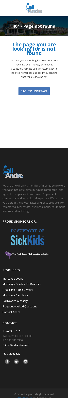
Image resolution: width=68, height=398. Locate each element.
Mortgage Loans (12, 278)
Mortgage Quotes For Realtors (21, 284)
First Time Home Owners (17, 290)
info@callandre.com (17, 345)
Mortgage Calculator (15, 295)
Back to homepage (34, 91)
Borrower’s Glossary (15, 301)
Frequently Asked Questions (19, 306)
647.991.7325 (13, 331)
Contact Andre (11, 312)
